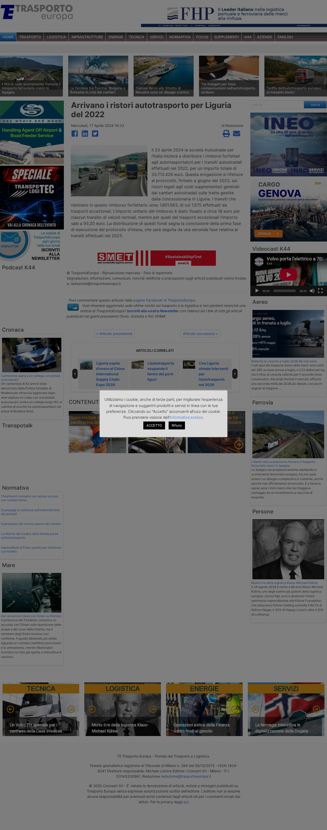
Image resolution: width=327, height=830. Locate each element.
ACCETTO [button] (154, 425)
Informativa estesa (186, 417)
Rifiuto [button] (177, 425)
